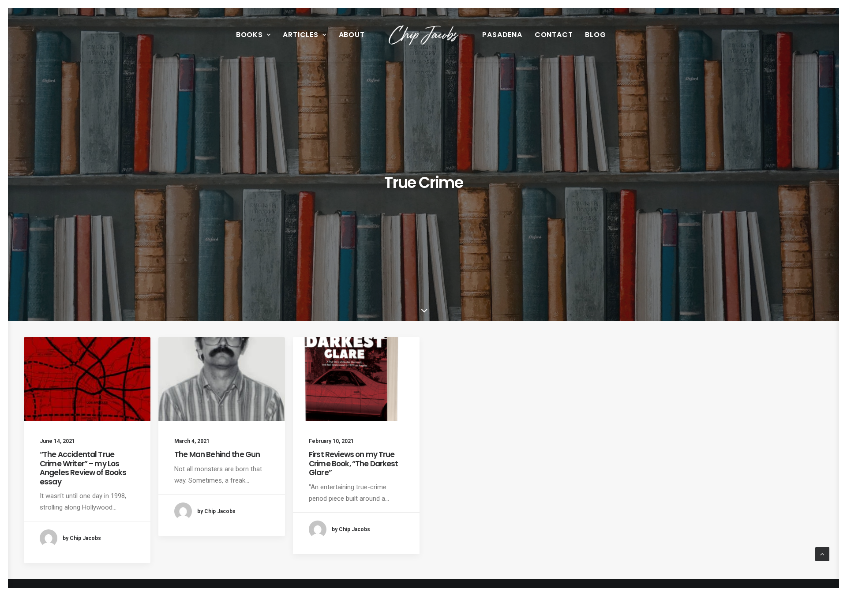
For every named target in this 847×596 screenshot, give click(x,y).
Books (249, 35)
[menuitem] (253, 35)
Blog (595, 35)
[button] (87, 379)
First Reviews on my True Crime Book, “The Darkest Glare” (353, 463)
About (352, 35)
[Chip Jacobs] (424, 35)
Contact (554, 35)
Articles (300, 35)
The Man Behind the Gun (217, 454)
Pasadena (502, 35)
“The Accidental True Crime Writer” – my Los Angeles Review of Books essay (83, 468)
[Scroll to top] (822, 554)
